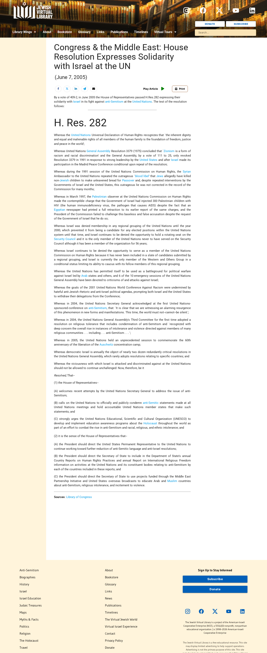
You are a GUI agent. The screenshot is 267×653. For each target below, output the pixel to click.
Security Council (64, 239)
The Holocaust (29, 640)
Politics (24, 626)
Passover (128, 180)
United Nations (142, 101)
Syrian (187, 171)
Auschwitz (106, 344)
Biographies (27, 577)
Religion (25, 633)
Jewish (64, 180)
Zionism (169, 151)
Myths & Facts (29, 619)
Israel (76, 101)
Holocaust (150, 423)
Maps (23, 612)
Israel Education (30, 598)
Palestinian (99, 196)
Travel (24, 647)
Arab (84, 276)
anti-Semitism (114, 101)
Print (182, 88)
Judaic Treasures (31, 605)
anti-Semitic (151, 403)
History (24, 584)
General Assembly (98, 151)
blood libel (142, 176)
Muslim (172, 481)
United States (148, 160)
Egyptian (59, 209)
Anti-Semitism (29, 570)
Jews (159, 176)
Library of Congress (79, 497)
